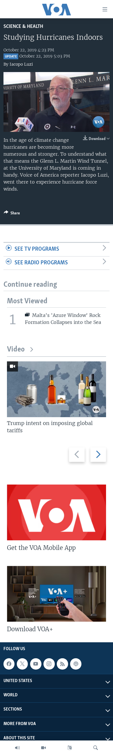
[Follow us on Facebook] (8, 663)
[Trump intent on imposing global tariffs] (56, 389)
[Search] (95, 747)
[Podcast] (75, 663)
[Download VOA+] (56, 594)
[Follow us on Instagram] (48, 663)
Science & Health (23, 26)
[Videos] (43, 747)
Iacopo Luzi (21, 64)
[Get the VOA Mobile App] (56, 512)
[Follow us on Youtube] (35, 663)
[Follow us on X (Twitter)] (22, 663)
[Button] (12, 214)
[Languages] (69, 747)
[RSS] (62, 663)
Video (16, 350)
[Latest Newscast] (17, 747)
